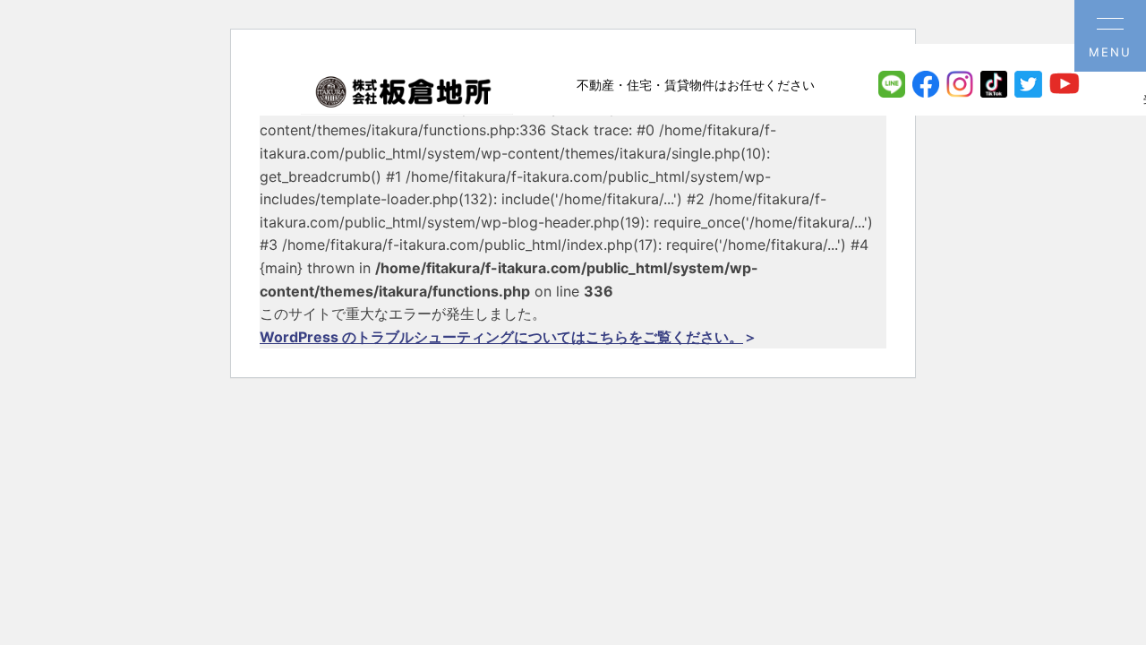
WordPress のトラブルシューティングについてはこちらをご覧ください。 (501, 337)
